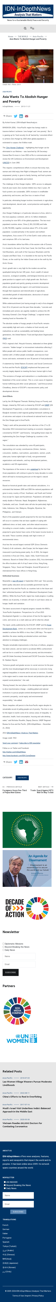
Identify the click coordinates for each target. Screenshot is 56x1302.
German (6, 1229)
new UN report (18, 581)
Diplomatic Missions (14, 944)
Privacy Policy (38, 1296)
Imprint (28, 1296)
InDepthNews (8, 106)
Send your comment (10, 743)
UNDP (47, 405)
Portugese (7, 1238)
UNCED (6, 163)
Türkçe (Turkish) (9, 1246)
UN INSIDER (11, 1182)
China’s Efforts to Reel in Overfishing (22, 1097)
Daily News (10, 950)
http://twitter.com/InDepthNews (14, 752)
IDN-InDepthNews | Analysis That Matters (22, 733)
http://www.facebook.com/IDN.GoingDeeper (19, 756)
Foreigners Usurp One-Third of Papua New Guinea (15, 790)
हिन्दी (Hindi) (7, 1259)
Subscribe (10, 972)
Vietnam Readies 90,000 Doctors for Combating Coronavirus (22, 1125)
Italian (5, 1233)
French (5, 1225)
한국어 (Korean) (9, 1267)
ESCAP (24, 367)
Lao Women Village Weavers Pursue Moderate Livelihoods (27, 1083)
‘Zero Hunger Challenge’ (15, 148)
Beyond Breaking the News (17, 947)
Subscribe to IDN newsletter (29, 743)
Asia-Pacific (7, 92)
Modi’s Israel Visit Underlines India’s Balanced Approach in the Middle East (27, 1110)
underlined (34, 469)
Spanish (6, 1242)
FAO (5, 338)
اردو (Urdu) (7, 1272)
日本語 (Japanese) (10, 1263)
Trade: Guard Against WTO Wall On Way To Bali (41, 790)
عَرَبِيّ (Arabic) (8, 1250)
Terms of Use (18, 1296)
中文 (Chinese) (9, 1255)
